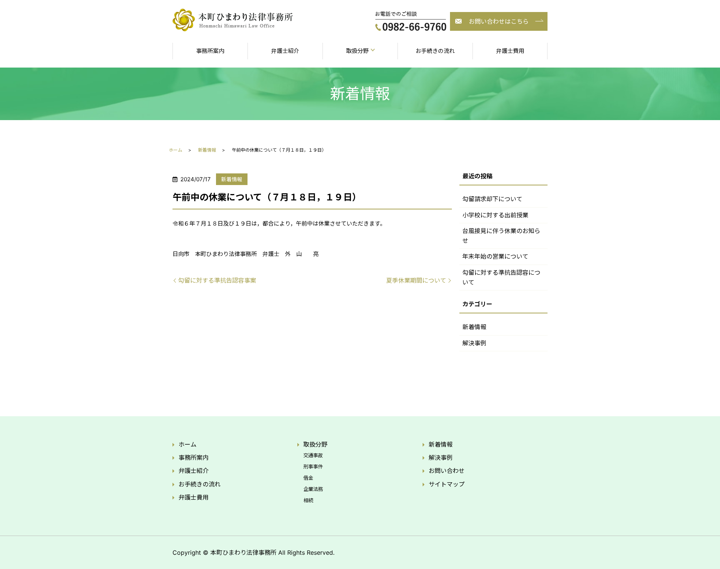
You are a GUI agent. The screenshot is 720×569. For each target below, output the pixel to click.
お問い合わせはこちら (499, 21)
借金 (308, 478)
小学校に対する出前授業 (495, 215)
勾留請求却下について (492, 199)
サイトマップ (447, 484)
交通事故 (313, 455)
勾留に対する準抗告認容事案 (217, 280)
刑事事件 (313, 467)
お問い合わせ (447, 470)
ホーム (175, 150)
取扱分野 (315, 444)
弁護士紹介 (285, 50)
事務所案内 (210, 50)
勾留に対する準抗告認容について (501, 277)
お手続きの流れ (435, 50)
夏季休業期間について (416, 280)
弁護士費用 (510, 50)
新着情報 (207, 150)
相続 (308, 500)
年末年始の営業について (495, 256)
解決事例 (474, 343)
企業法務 (313, 489)
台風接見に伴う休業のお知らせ (501, 235)
